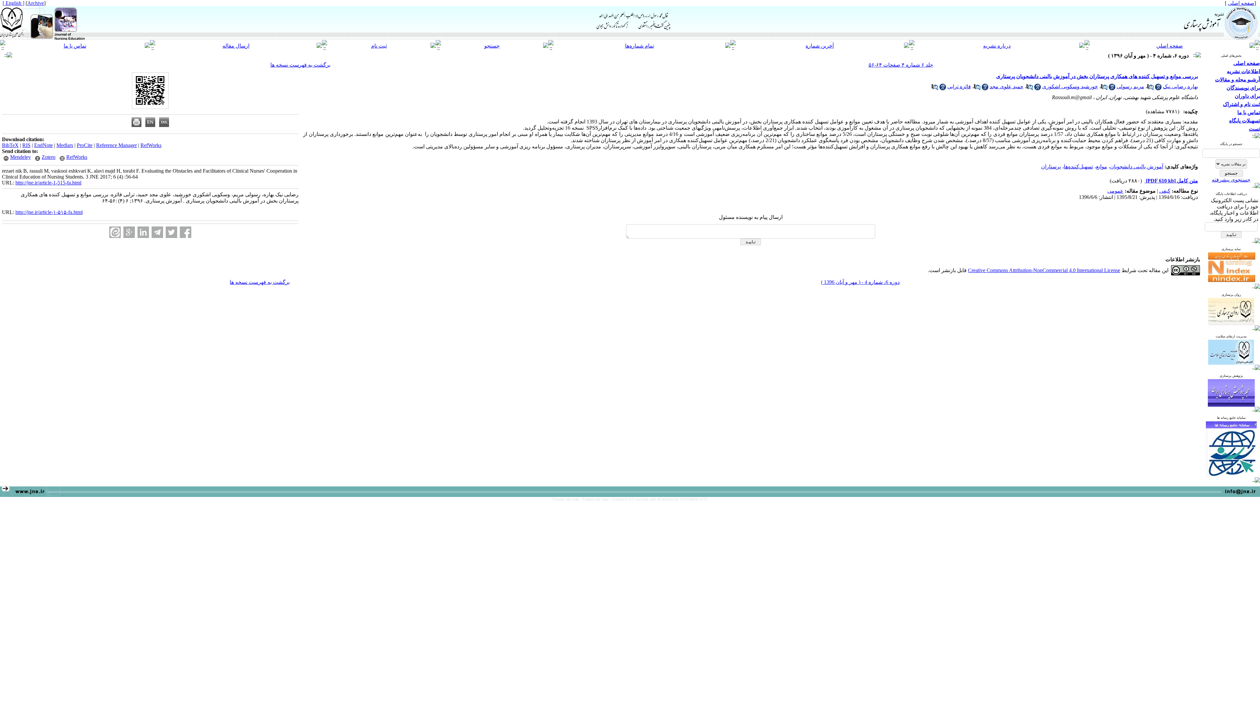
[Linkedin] (143, 232)
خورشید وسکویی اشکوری (1070, 86)
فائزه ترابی (959, 86)
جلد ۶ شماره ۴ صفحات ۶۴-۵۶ (901, 65)
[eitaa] (115, 232)
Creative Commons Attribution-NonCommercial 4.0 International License (1044, 270)
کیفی (1164, 191)
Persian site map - (567, 499)
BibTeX (10, 145)
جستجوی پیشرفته (1231, 180)
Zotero (48, 157)
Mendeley (20, 157)
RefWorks (150, 145)
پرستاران (1051, 166)
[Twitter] (171, 232)
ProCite (85, 145)
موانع (1101, 166)
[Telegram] (157, 232)
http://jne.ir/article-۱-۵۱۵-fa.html (49, 212)
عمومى (1115, 191)
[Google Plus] (129, 232)
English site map (595, 499)
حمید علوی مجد (1006, 86)
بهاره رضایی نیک (1180, 86)
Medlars (64, 145)
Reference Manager (116, 145)
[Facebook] (185, 232)
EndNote (43, 145)
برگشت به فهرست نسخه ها (300, 65)
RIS (26, 145)
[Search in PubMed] (1150, 88)
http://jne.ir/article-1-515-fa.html (48, 182)
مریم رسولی (1130, 86)
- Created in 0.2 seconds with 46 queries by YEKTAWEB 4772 (658, 499)
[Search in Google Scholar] (1158, 88)
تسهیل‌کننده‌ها (1078, 166)
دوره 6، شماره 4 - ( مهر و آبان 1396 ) (860, 282)
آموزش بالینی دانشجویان (1136, 166)
